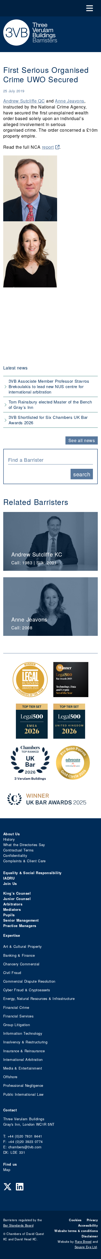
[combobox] (50, 459)
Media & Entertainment (22, 1068)
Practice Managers (19, 925)
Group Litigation (16, 1024)
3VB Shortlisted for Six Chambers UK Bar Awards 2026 (48, 419)
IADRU (9, 878)
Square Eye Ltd (86, 1247)
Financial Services (18, 1016)
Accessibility (88, 1225)
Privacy (92, 1220)
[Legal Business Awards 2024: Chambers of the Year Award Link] (30, 694)
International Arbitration (23, 1059)
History (9, 839)
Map (6, 1169)
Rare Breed (83, 1241)
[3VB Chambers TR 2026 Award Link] (30, 777)
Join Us (10, 883)
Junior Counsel (17, 898)
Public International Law (23, 1094)
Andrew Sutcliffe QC (24, 101)
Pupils (9, 914)
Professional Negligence (23, 1085)
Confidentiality (15, 855)
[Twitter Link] (7, 1186)
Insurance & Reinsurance (24, 1050)
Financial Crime (16, 1007)
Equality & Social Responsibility (32, 872)
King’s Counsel (17, 893)
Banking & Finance (19, 955)
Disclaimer (90, 1236)
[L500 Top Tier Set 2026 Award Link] (69, 736)
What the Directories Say (24, 844)
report (48, 147)
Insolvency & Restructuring (25, 1041)
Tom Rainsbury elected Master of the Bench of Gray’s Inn (50, 404)
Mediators (12, 909)
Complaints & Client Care (24, 860)
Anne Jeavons (69, 101)
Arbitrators (12, 904)
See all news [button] (81, 440)
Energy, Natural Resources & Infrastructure (39, 998)
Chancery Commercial (21, 963)
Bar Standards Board (18, 1225)
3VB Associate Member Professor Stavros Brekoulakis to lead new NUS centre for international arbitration (49, 386)
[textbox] (48, 459)
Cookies (75, 1220)
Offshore (10, 1076)
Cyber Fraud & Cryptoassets (26, 989)
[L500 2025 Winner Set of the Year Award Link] (70, 694)
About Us (11, 834)
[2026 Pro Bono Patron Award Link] (72, 777)
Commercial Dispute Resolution (29, 981)
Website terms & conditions (76, 1231)
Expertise (11, 935)
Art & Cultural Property (22, 946)
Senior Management (21, 920)
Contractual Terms (18, 850)
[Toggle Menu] (89, 8)
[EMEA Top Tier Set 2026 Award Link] (32, 736)
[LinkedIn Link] (19, 1186)
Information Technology (22, 1033)
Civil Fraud (12, 972)
